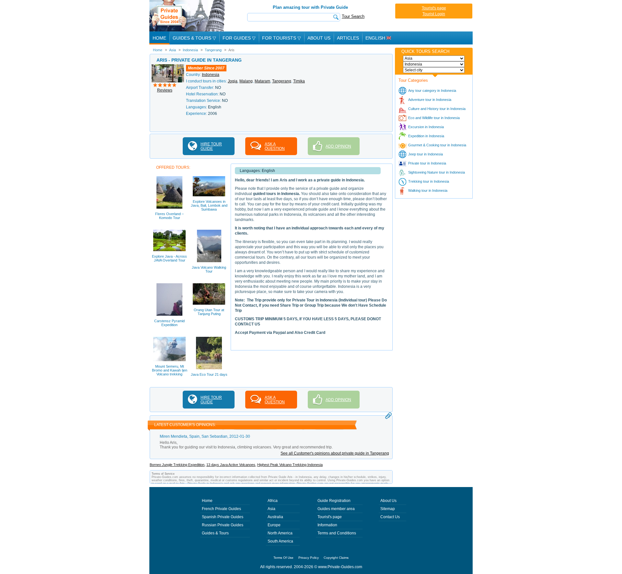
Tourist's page (434, 8)
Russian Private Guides (222, 525)
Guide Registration (334, 500)
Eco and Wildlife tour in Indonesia (434, 118)
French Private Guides (221, 509)
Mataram (262, 81)
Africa (273, 500)
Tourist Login (433, 14)
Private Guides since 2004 (187, 15)
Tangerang (281, 81)
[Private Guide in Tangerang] (168, 66)
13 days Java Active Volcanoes (230, 465)
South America (280, 541)
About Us (318, 38)
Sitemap (387, 509)
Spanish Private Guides (222, 517)
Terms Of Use (283, 557)
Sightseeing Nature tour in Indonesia (436, 172)
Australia (275, 517)
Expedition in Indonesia (426, 136)
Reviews (164, 90)
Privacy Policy (308, 557)
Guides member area (336, 509)
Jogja (232, 81)
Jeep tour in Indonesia (425, 154)
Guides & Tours (215, 533)
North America (280, 533)
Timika (299, 81)
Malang (246, 81)
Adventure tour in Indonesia (429, 100)
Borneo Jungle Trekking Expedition (177, 465)
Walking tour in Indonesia (427, 190)
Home (159, 38)
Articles (348, 38)
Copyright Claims (336, 557)
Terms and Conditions (336, 533)
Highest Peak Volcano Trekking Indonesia (290, 465)
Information (327, 525)
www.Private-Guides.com (340, 567)
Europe (274, 525)
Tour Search (353, 16)
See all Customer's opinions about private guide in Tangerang (335, 453)
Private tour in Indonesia (427, 163)
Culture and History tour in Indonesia (437, 109)
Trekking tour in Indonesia (428, 181)
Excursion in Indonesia (426, 127)
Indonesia (210, 74)
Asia (271, 509)
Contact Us (390, 517)
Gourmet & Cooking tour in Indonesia (437, 145)
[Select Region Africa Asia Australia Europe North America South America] (434, 58)
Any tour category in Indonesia (432, 90)
